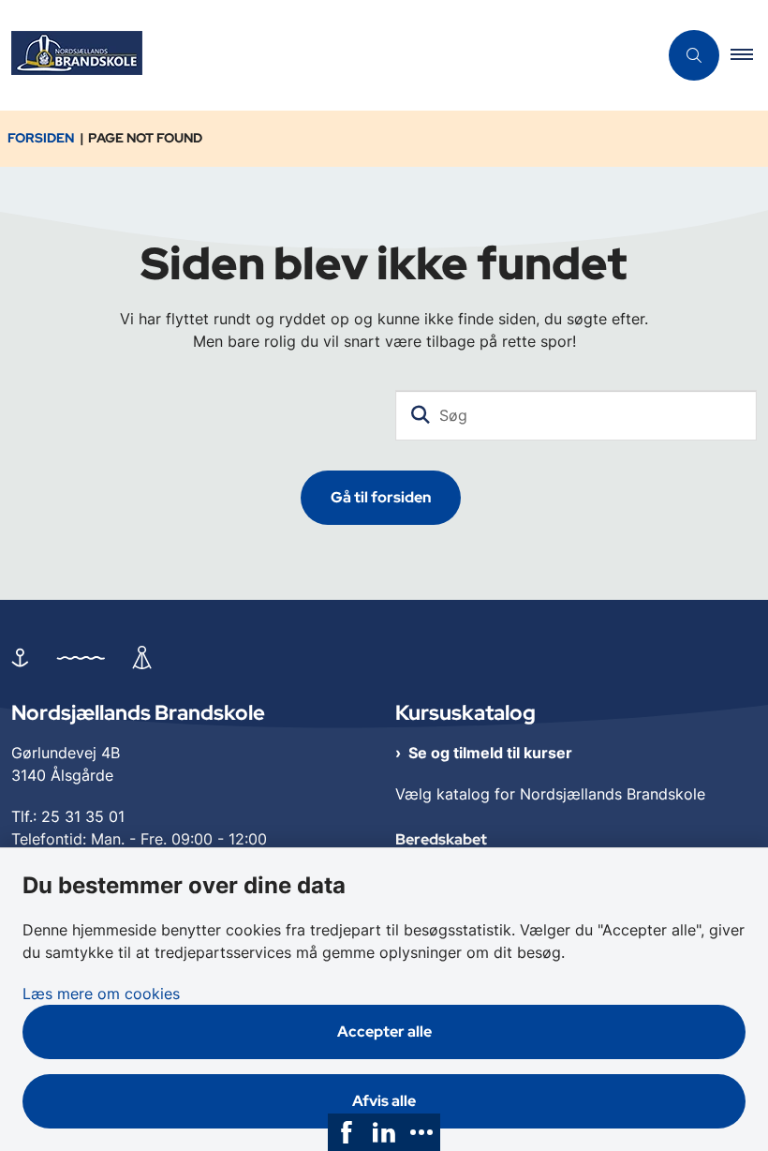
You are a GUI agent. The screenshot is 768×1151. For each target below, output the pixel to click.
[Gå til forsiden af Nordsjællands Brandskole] (321, 56)
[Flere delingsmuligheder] (421, 1132)
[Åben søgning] (694, 55)
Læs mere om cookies (101, 993)
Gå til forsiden (381, 497)
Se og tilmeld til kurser (490, 752)
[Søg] (420, 415)
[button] (749, 55)
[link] (346, 1132)
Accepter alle (384, 1031)
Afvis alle (384, 1101)
